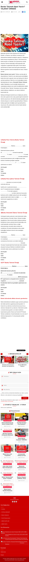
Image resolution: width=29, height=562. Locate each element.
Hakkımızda (3, 552)
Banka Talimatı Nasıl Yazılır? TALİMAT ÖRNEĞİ (7, 478)
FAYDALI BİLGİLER (7, 431)
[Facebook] (12, 501)
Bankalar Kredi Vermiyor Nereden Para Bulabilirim (8, 365)
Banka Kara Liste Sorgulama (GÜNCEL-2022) (7, 455)
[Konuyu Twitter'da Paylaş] (25, 12)
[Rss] (16, 501)
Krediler (3, 509)
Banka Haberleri (6, 11)
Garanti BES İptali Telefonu (22, 365)
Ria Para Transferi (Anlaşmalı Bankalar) (7, 434)
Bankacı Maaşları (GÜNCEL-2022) (21, 477)
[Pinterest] (14, 501)
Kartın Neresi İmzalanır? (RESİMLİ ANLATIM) (21, 440)
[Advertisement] (14, 23)
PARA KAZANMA (7, 420)
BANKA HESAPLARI (21, 451)
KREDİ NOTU (7, 451)
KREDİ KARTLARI (5, 521)
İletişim (2, 555)
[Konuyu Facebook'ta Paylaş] (23, 12)
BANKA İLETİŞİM (21, 474)
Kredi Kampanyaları (6, 518)
